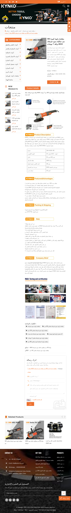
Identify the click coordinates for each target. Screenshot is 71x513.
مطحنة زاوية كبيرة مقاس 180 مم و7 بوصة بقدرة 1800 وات (16, 95)
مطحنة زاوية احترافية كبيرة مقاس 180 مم (38, 342)
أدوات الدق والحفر (61, 460)
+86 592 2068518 (16, 459)
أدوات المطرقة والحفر (12, 49)
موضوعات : (45, 370)
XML (26, 510)
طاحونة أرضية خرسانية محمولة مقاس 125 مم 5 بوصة (16, 103)
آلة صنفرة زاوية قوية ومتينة (55, 334)
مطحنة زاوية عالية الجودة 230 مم (44, 471)
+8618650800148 (20, 467)
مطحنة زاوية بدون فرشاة (34, 326)
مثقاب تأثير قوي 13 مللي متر (42, 478)
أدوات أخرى (9, 72)
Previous (62, 417)
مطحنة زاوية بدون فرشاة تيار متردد (36, 334)
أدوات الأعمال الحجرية (12, 56)
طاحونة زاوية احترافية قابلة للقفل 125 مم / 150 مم (16, 128)
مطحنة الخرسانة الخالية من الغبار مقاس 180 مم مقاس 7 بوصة (16, 111)
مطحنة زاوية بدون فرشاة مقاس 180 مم (54, 326)
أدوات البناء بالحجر (61, 467)
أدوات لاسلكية (10, 53)
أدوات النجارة (9, 60)
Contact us (53, 82)
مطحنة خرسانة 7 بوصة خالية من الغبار (45, 460)
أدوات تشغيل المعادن (12, 64)
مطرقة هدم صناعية (40, 474)
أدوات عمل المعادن (61, 474)
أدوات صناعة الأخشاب (61, 471)
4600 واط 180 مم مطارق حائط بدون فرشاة (40, 348)
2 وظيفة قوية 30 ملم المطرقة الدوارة (16, 119)
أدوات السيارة (10, 68)
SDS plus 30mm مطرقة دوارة (43, 457)
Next (64, 417)
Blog (15, 510)
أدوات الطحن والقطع (16, 31)
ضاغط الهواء (9, 80)
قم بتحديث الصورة (37, 399)
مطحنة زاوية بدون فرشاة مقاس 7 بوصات (38, 338)
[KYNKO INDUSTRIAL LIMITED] (9, 6)
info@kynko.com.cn (18, 463)
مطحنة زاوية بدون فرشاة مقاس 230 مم (37, 330)
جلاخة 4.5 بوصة (39, 467)
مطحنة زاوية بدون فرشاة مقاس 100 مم (39, 350)
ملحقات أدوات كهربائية (12, 76)
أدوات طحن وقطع (61, 457)
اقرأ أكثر (14, 99)
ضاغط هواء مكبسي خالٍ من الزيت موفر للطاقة (54, 442)
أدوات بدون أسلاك (61, 464)
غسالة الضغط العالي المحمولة (43, 464)
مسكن (7, 31)
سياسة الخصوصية (33, 510)
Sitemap (20, 510)
